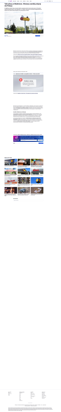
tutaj (21, 410)
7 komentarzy (38, 35)
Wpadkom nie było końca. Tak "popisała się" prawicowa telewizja (27, 93)
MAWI (7, 35)
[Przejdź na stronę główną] (9, 1)
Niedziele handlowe (32, 393)
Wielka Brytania (20, 400)
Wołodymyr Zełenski (44, 397)
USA (19, 398)
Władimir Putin (43, 394)
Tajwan (20, 397)
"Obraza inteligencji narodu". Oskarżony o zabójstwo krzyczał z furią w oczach (29, 134)
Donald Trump (43, 393)
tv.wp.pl (9, 394)
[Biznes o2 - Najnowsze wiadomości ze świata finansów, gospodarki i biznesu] (11, 1)
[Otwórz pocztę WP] (45, 1)
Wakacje (31, 398)
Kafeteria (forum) (9, 393)
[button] (47, 1)
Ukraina (20, 393)
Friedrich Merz (43, 398)
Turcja (20, 394)
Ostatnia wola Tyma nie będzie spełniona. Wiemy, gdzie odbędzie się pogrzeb (29, 54)
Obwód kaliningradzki (33, 394)
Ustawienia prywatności (33, 405)
